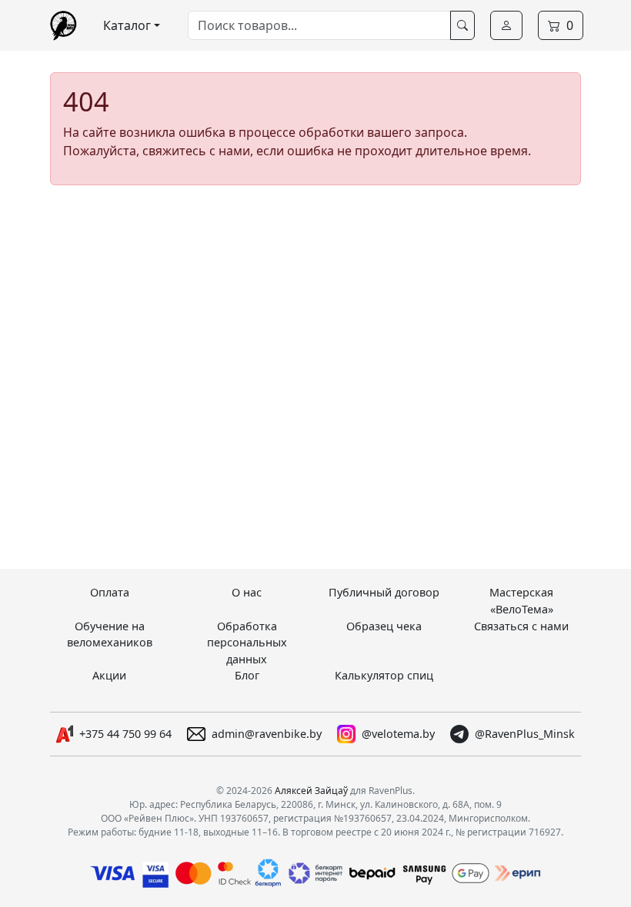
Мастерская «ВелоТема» (521, 600)
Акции (109, 675)
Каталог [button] (127, 25)
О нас (247, 592)
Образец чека (384, 626)
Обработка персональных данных (247, 642)
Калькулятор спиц (384, 675)
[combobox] (319, 25)
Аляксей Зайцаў (311, 790)
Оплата (109, 592)
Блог (247, 675)
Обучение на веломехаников (109, 634)
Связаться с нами (521, 626)
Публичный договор (384, 592)
